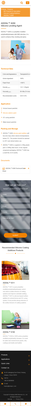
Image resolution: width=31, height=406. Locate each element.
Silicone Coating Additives (12, 13)
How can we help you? (15, 185)
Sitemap (10, 399)
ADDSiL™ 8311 (9, 283)
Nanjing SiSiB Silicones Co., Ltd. (19, 394)
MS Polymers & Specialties (12, 11)
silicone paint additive (20, 133)
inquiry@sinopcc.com (10, 386)
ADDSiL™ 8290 (9, 15)
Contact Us (5, 368)
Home (4, 9)
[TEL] (15, 404)
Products (10, 9)
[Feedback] (26, 404)
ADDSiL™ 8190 (9, 332)
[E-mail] (5, 404)
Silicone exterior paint (9, 113)
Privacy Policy (19, 399)
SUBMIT (15, 235)
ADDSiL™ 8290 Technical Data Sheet (13, 170)
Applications (5, 359)
